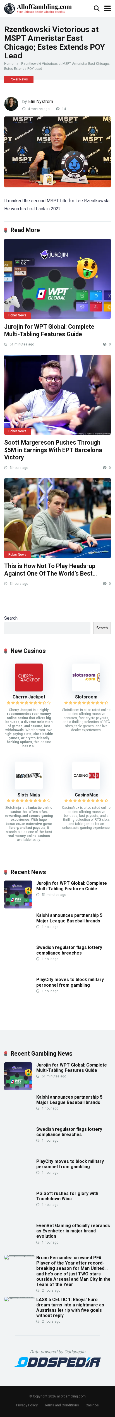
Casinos (92, 1405)
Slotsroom (86, 697)
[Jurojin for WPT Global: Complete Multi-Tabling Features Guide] (57, 279)
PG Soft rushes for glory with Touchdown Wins (67, 1196)
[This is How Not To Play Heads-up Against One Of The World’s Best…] (57, 518)
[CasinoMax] (86, 788)
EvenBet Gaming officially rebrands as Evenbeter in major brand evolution (73, 1231)
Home (8, 64)
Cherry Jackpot (29, 697)
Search (11, 618)
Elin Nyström (40, 101)
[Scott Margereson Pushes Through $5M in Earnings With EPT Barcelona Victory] (57, 395)
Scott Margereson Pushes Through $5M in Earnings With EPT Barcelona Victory (53, 450)
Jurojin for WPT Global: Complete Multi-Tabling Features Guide (49, 330)
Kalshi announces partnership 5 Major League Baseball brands (69, 918)
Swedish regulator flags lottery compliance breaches (69, 950)
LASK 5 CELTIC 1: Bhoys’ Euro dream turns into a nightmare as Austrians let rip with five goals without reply (70, 1307)
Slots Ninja (29, 795)
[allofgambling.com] (38, 7)
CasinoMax (86, 795)
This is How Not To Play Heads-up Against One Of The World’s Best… (50, 569)
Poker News (19, 79)
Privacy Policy (27, 1405)
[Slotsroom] (86, 690)
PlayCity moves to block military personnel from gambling (70, 982)
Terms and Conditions (61, 1405)
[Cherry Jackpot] (29, 690)
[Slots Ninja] (29, 788)
